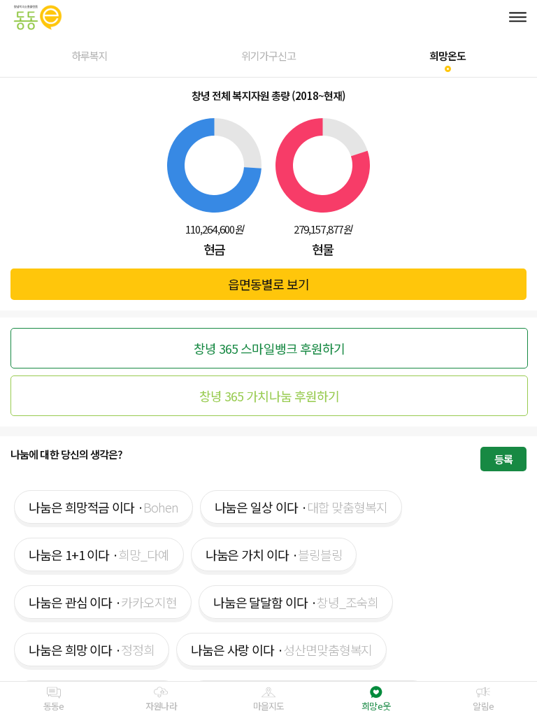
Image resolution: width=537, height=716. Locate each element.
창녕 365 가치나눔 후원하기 (269, 396)
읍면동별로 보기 (269, 284)
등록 (503, 459)
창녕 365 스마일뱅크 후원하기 (269, 348)
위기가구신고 (268, 55)
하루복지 (89, 55)
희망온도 (447, 55)
